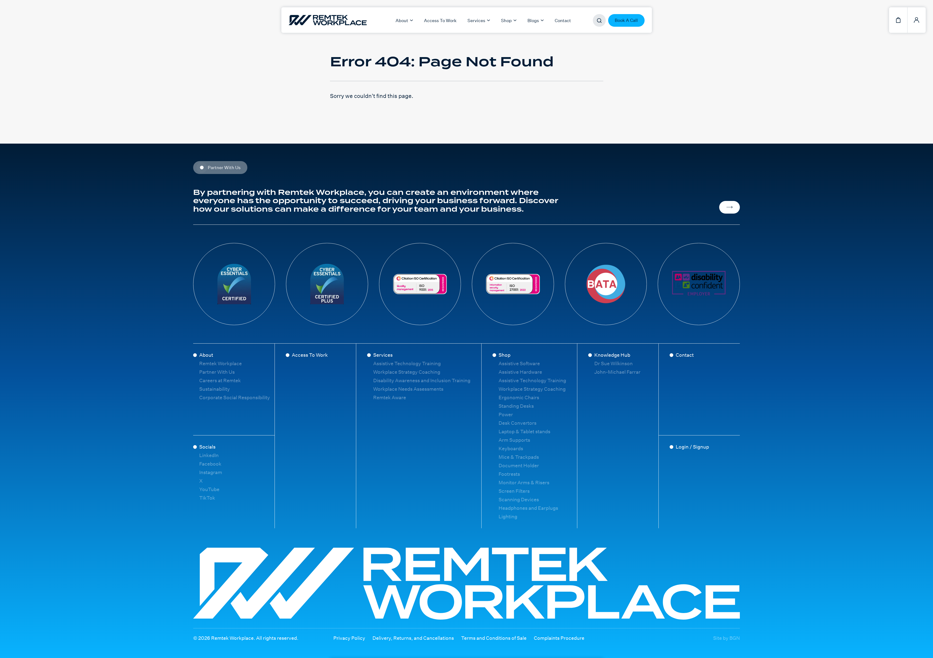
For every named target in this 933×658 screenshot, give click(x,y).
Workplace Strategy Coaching (406, 372)
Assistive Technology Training (407, 363)
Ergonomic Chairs (519, 397)
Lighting (508, 516)
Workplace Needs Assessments (408, 389)
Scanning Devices (519, 499)
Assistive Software (519, 363)
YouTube (209, 489)
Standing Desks (516, 406)
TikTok (207, 498)
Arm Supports (514, 440)
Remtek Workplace (220, 363)
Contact (563, 20)
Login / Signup (692, 447)
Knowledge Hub (612, 355)
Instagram (210, 472)
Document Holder (519, 465)
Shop (504, 355)
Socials (207, 447)
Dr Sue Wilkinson (613, 363)
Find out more (729, 207)
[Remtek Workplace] (300, 20)
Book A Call (626, 20)
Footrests (509, 474)
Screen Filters (514, 491)
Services (383, 355)
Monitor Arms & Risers (524, 482)
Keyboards (511, 448)
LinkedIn (209, 455)
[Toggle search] (599, 20)
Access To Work (440, 20)
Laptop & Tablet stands (524, 431)
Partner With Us (217, 372)
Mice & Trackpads (519, 457)
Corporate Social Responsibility (234, 397)
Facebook (210, 464)
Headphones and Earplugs (528, 508)
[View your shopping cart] (898, 20)
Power (506, 414)
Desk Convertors (517, 423)
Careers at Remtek (220, 380)
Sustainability (214, 389)
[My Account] (916, 20)
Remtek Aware (389, 397)
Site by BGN (726, 638)
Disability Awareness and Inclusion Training (421, 380)
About (206, 355)
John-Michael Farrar (617, 372)
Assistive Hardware (520, 372)
